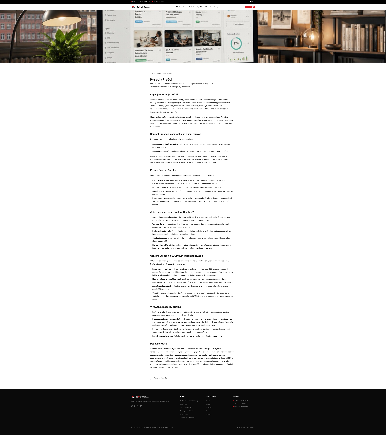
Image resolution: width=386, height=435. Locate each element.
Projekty (200, 7)
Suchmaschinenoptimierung (189, 401)
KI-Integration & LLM (186, 411)
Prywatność (251, 427)
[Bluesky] (141, 405)
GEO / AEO (183, 404)
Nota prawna (241, 427)
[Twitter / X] (138, 405)
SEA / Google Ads (185, 407)
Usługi (191, 7)
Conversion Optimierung (187, 418)
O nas (185, 7)
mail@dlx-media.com (160, 2)
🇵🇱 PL (251, 2)
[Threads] (135, 405)
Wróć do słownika (160, 378)
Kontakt (216, 7)
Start (178, 7)
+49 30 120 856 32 (144, 2)
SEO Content (184, 414)
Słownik (208, 7)
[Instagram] (132, 405)
